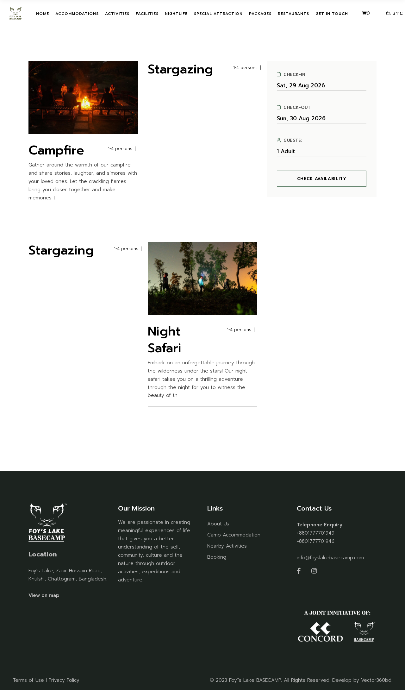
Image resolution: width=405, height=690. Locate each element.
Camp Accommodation (233, 534)
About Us (218, 523)
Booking (216, 557)
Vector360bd (376, 680)
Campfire (56, 150)
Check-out (297, 107)
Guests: (293, 140)
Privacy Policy (64, 680)
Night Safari (164, 340)
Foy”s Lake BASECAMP (255, 680)
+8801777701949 (315, 533)
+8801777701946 (315, 541)
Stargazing (180, 69)
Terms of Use (28, 680)
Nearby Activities (227, 546)
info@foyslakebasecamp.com (330, 557)
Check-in (294, 75)
